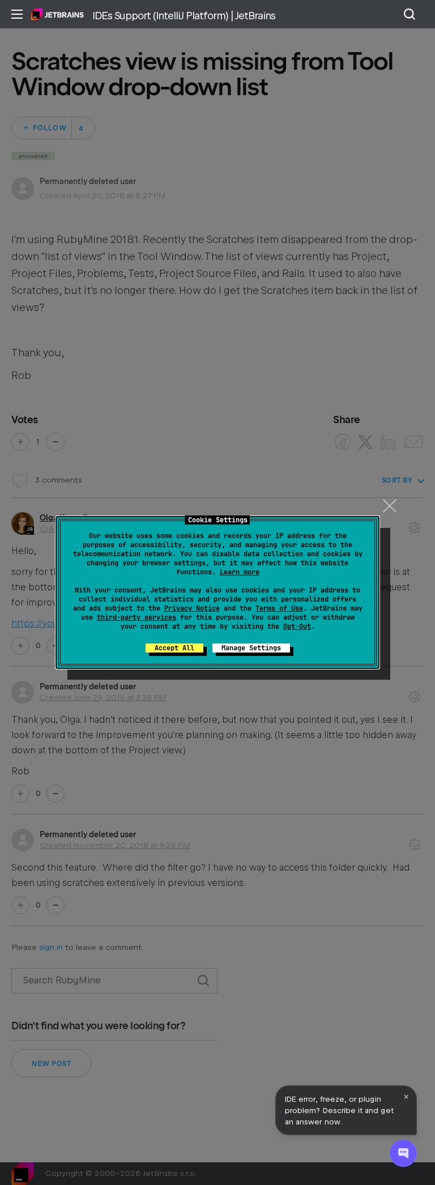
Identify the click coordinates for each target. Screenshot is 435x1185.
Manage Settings (251, 648)
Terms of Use (279, 608)
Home (57, 14)
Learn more (239, 572)
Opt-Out (297, 626)
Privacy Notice (192, 608)
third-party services (136, 617)
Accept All (174, 648)
